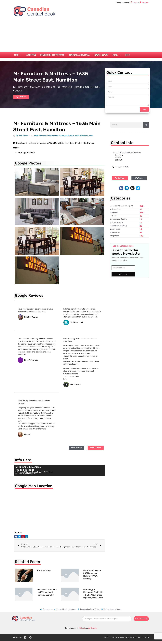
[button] (16, 536)
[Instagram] (132, 188)
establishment (40, 136)
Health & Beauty (101, 55)
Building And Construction (52, 55)
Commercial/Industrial (79, 55)
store (91, 136)
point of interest (81, 136)
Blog (127, 55)
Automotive (31, 55)
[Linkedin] (127, 188)
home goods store (66, 136)
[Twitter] (138, 188)
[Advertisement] (81, 35)
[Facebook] (121, 188)
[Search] (146, 125)
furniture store (53, 136)
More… (115, 55)
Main (16, 55)
